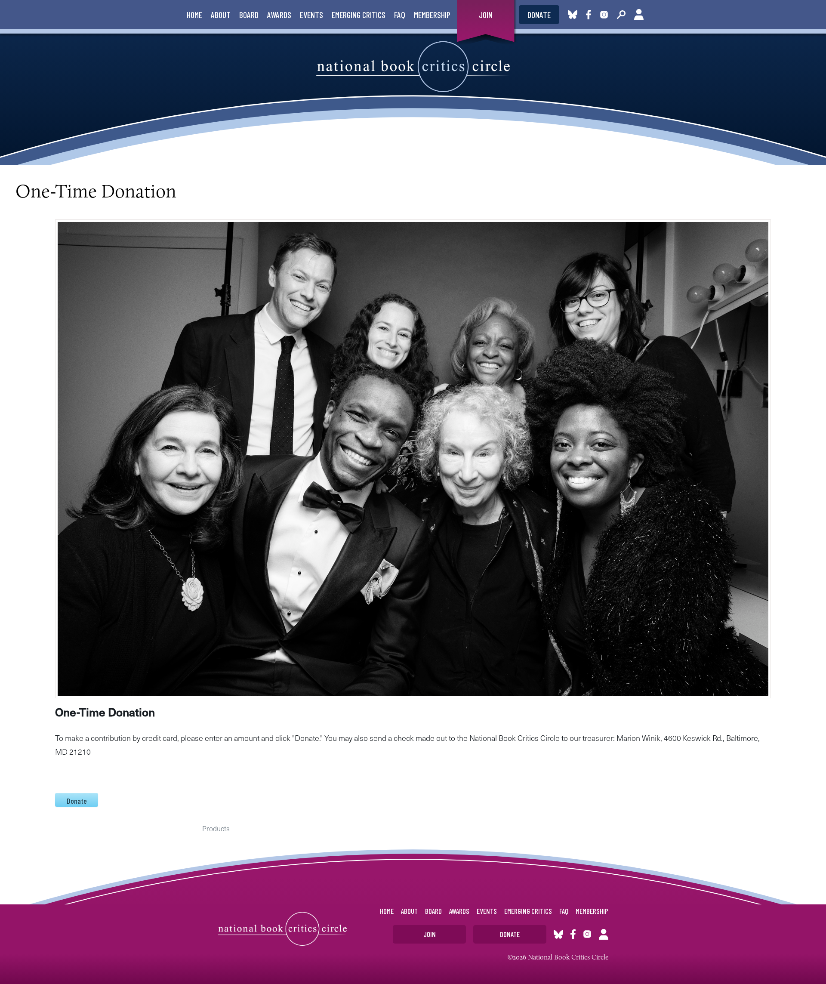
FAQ (399, 14)
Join (486, 14)
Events (311, 14)
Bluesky (572, 14)
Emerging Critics (358, 14)
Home (194, 14)
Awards (279, 14)
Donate (539, 14)
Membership (432, 14)
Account (639, 14)
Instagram (604, 14)
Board (249, 14)
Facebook (590, 14)
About (221, 14)
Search (621, 14)
